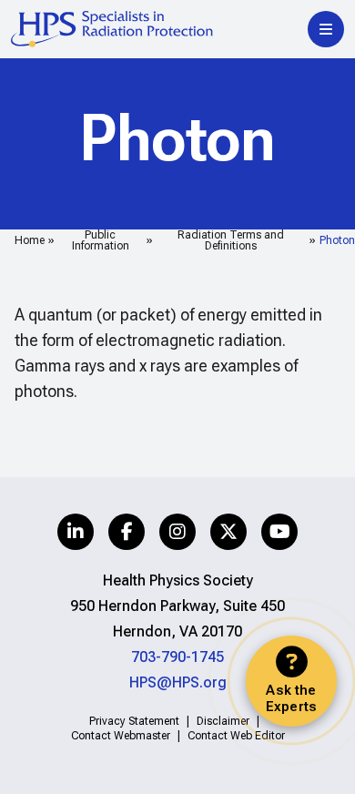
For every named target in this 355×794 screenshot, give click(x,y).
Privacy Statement (134, 721)
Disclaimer (223, 721)
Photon (337, 240)
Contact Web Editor (236, 735)
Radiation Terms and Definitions (231, 240)
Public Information (100, 240)
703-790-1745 (177, 657)
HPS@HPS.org (178, 682)
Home (30, 240)
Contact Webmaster (120, 735)
